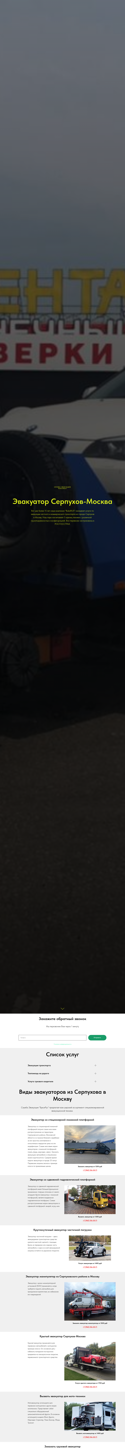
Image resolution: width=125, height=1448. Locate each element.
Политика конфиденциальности (62, 1044)
